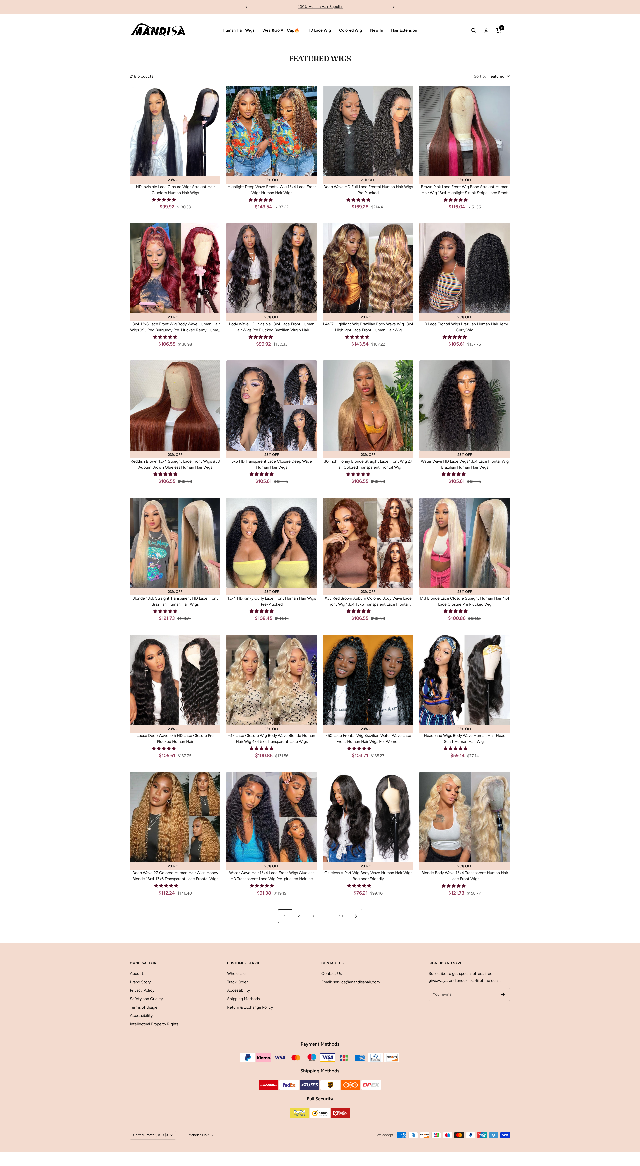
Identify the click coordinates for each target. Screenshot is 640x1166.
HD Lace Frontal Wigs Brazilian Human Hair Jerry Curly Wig (465, 327)
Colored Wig (350, 30)
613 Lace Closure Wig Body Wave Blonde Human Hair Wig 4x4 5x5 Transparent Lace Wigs (271, 738)
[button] (164, 199)
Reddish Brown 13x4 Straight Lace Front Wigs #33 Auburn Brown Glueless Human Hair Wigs (175, 464)
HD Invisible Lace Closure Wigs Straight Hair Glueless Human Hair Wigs (175, 189)
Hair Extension (404, 30)
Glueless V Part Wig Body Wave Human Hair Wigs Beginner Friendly (368, 875)
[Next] (355, 916)
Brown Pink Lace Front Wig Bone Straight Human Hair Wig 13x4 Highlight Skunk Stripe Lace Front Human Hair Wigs (464, 190)
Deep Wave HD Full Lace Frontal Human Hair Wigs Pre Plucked (368, 189)
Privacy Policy (142, 990)
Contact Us (332, 973)
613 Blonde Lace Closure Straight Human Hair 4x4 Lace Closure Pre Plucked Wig (465, 601)
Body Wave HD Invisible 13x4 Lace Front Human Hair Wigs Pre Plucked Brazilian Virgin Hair (271, 327)
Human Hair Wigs (238, 30)
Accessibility (141, 1015)
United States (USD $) (150, 1135)
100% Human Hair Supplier (320, 6)
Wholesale (236, 973)
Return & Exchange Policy (250, 1007)
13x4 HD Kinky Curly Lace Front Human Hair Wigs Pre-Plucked (272, 601)
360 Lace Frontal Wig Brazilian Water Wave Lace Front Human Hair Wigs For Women (368, 738)
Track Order (237, 982)
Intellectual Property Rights (154, 1024)
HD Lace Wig (319, 30)
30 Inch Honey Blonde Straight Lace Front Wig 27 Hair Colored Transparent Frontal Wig (368, 464)
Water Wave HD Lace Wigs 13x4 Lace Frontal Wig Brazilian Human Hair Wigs (465, 464)
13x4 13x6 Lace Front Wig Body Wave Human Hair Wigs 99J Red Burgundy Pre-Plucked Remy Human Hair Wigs (175, 327)
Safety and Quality (146, 998)
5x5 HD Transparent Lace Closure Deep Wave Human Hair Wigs (272, 464)
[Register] (503, 994)
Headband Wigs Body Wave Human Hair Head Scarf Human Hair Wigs (465, 738)
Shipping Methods (243, 998)
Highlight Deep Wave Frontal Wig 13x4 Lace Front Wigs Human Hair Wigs (272, 189)
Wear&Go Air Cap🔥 (281, 30)
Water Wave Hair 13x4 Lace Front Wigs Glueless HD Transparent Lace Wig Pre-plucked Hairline (271, 875)
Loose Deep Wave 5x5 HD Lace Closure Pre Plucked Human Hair (175, 738)
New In (376, 30)
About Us (138, 973)
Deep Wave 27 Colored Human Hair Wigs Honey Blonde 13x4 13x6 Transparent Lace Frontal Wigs (175, 875)
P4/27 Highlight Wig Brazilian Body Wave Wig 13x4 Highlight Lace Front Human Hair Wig (368, 327)
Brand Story (140, 982)
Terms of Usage (144, 1007)
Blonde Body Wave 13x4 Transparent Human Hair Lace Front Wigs (465, 875)
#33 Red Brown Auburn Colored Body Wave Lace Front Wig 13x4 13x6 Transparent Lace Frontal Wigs (368, 601)
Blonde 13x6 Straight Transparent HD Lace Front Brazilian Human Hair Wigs (175, 601)
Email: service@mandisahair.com (351, 982)
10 (341, 916)
